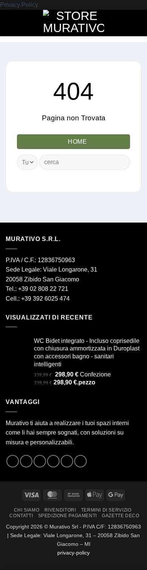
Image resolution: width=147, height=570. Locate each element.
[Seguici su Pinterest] (53, 461)
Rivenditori (60, 510)
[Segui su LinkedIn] (67, 461)
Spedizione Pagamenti (67, 515)
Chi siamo (27, 510)
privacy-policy (73, 553)
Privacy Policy (19, 5)
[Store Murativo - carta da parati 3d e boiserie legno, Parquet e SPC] (73, 23)
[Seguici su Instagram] (26, 461)
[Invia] (121, 162)
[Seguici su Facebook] (12, 461)
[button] (10, 23)
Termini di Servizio (106, 510)
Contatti (21, 515)
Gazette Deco (120, 515)
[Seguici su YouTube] (80, 461)
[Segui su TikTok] (40, 461)
